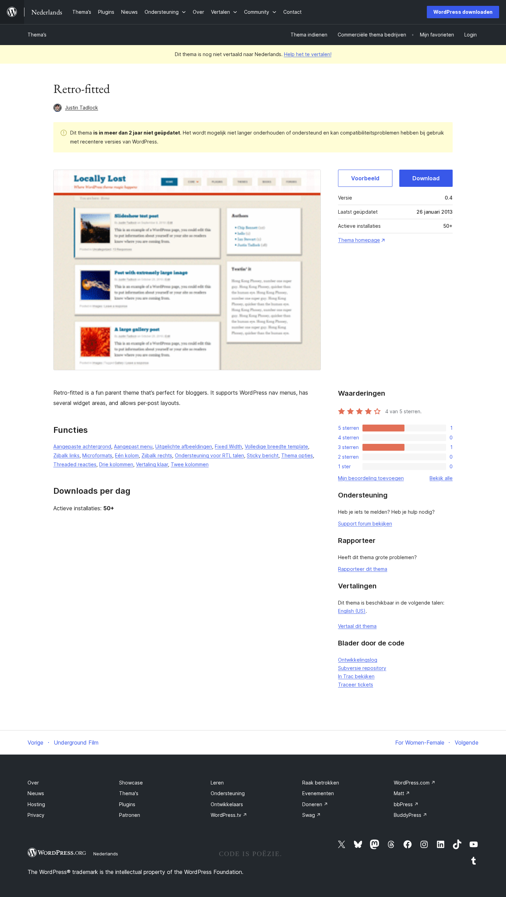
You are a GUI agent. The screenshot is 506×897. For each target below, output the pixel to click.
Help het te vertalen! (307, 54)
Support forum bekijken (365, 523)
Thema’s (37, 35)
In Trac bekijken (356, 676)
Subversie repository (362, 668)
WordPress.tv (229, 815)
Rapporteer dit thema (362, 569)
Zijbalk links (66, 455)
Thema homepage (359, 240)
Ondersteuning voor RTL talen (209, 455)
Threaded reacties (74, 464)
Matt (402, 793)
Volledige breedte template (276, 446)
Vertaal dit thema (357, 626)
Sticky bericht (262, 455)
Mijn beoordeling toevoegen (371, 478)
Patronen (129, 815)
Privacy (36, 815)
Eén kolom (127, 455)
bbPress (406, 804)
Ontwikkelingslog (357, 660)
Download (426, 178)
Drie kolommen (116, 464)
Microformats (97, 455)
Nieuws (36, 793)
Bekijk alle (441, 478)
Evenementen (318, 793)
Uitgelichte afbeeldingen (183, 446)
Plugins (127, 804)
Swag (311, 815)
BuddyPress (410, 815)
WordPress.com (414, 783)
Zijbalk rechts (156, 455)
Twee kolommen (190, 464)
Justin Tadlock (81, 107)
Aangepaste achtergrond (82, 446)
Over (33, 783)
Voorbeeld (365, 178)
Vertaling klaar (152, 464)
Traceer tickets (355, 684)
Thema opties (297, 455)
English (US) (352, 611)
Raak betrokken (320, 783)
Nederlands (105, 853)
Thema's (128, 793)
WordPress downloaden (463, 12)
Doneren (315, 804)
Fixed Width (228, 446)
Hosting (36, 804)
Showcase (131, 783)
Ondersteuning (228, 793)
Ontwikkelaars (227, 804)
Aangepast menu (133, 446)
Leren (217, 783)
